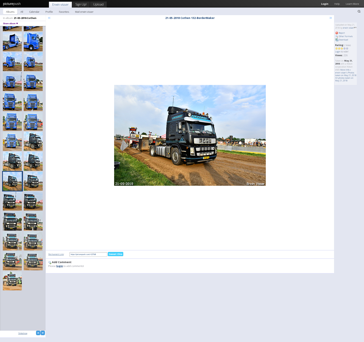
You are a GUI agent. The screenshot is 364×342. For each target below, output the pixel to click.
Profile (49, 11)
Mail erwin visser (84, 11)
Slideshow (22, 333)
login (59, 266)
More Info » (345, 69)
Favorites (64, 11)
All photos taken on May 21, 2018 (344, 79)
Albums (10, 11)
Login (324, 3)
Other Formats (345, 36)
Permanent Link (56, 254)
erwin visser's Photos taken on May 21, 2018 (345, 74)
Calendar (34, 11)
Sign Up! (80, 4)
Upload (98, 4)
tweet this (115, 254)
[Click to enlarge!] (190, 135)
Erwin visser (60, 4)
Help (337, 3)
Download (343, 39)
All (21, 11)
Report (341, 32)
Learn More (352, 3)
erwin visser (348, 27)
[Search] (359, 11)
